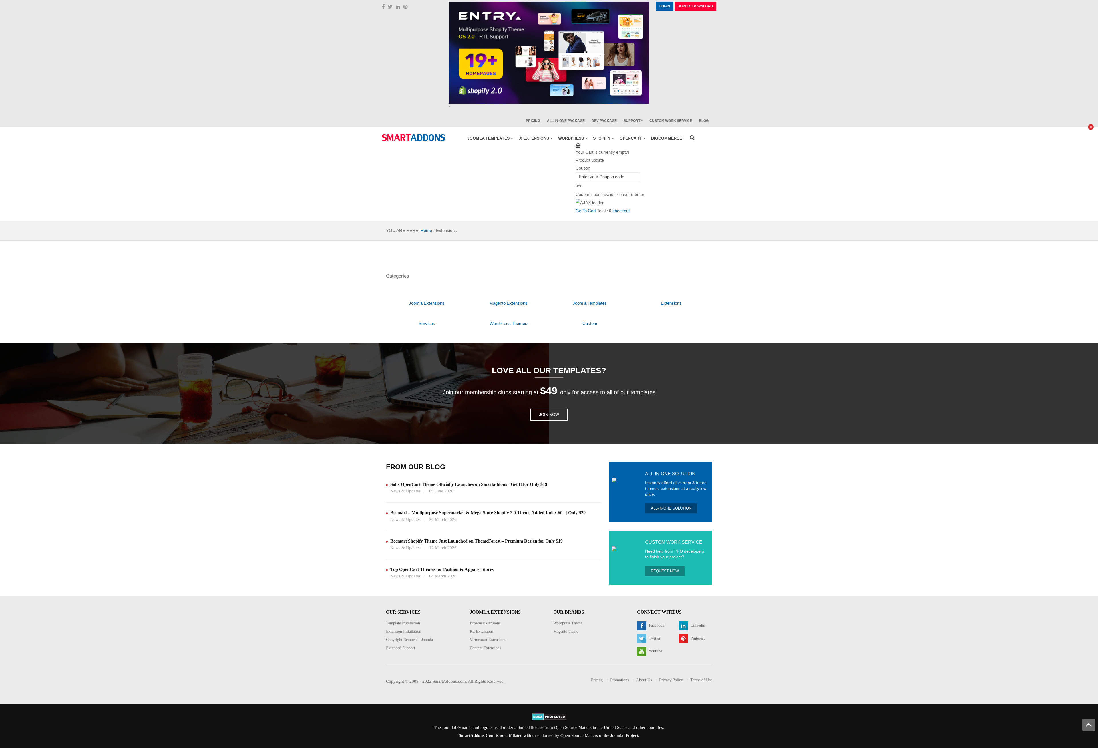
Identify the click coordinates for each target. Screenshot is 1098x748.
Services (427, 323)
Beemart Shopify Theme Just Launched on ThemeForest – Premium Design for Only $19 (476, 541)
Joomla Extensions (427, 303)
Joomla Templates (590, 303)
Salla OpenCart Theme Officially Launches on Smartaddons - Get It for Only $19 (468, 484)
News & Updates (405, 491)
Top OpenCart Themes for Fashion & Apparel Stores (442, 569)
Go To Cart (586, 210)
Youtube (655, 651)
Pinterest (697, 638)
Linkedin (697, 625)
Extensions (671, 303)
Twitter (654, 638)
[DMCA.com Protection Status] (549, 716)
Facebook (656, 625)
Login (664, 6)
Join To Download (695, 6)
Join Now (549, 414)
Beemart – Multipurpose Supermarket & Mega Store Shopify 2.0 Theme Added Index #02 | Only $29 (488, 512)
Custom (589, 323)
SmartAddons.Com (477, 735)
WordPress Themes (508, 323)
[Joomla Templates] (413, 137)
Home (426, 230)
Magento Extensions (508, 303)
